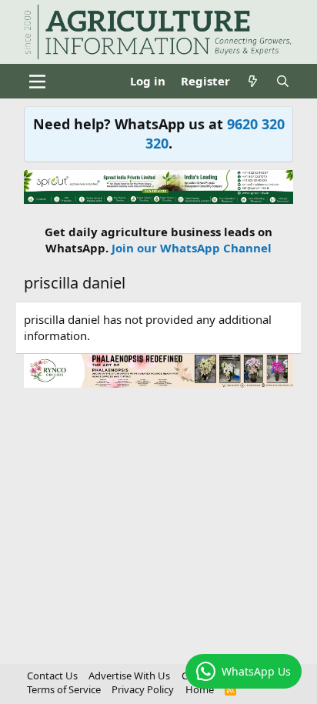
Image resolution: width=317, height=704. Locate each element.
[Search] (283, 81)
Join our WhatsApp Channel (192, 247)
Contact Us (52, 675)
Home (199, 689)
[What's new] (253, 81)
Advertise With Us (129, 675)
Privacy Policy (143, 689)
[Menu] (37, 81)
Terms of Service (64, 689)
